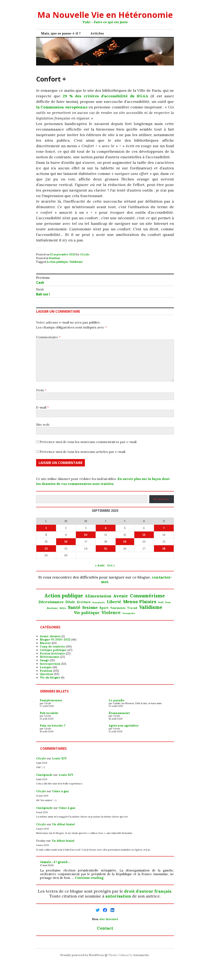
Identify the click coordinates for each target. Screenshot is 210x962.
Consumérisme (147, 595)
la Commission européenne (62, 107)
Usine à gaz (60, 791)
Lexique (46, 667)
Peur (168, 602)
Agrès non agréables (123, 725)
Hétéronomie (49, 657)
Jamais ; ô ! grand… (55, 862)
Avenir (120, 596)
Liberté (114, 601)
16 (65, 541)
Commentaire (48, 337)
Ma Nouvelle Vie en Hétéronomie (105, 14)
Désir (70, 602)
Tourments (118, 608)
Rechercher (161, 499)
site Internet (108, 919)
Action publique (57, 262)
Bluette (45, 643)
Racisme (52, 608)
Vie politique (86, 612)
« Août (100, 565)
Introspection (50, 664)
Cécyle (84, 254)
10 (85, 535)
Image (44, 660)
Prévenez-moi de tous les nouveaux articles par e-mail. (83, 452)
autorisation (118, 896)
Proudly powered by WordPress (82, 955)
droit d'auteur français (147, 891)
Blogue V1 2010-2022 (55, 639)
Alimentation (98, 596)
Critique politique (53, 650)
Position (54, 258)
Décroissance (51, 602)
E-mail (42, 407)
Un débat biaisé (63, 824)
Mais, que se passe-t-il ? (61, 33)
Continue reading (89, 878)
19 (124, 541)
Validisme (76, 262)
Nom (41, 390)
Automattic (141, 955)
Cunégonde (44, 775)
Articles (97, 33)
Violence (111, 612)
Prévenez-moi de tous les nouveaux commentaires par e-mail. (88, 442)
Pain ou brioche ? (52, 725)
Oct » (111, 565)
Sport (103, 608)
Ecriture (84, 602)
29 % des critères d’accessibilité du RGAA (105, 96)
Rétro (63, 608)
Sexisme (90, 607)
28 (163, 548)
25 (105, 548)
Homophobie (98, 603)
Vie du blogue (50, 677)
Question (46, 674)
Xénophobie (128, 613)
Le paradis (116, 700)
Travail (132, 608)
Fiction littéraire (52, 653)
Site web (42, 424)
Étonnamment (119, 713)
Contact (105, 928)
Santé (74, 607)
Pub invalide (49, 713)
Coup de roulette (52, 646)
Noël (160, 602)
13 (144, 535)
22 (46, 548)
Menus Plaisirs (139, 601)
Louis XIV (59, 758)
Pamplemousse (51, 700)
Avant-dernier (50, 636)
